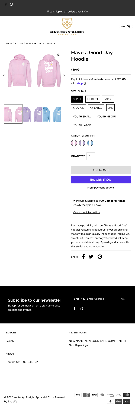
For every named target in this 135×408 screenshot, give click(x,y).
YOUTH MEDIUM (107, 116)
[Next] (64, 75)
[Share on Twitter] (90, 257)
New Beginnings (78, 345)
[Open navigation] (6, 26)
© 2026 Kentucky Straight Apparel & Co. (28, 397)
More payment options (100, 187)
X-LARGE (78, 107)
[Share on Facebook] (83, 257)
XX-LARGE (96, 107)
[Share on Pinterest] (100, 257)
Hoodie (18, 43)
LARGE (108, 99)
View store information (86, 212)
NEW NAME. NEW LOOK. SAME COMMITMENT (97, 341)
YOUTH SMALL (82, 116)
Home (9, 43)
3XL (110, 107)
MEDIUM (92, 99)
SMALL (77, 99)
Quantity (78, 156)
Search (10, 341)
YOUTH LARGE (82, 125)
